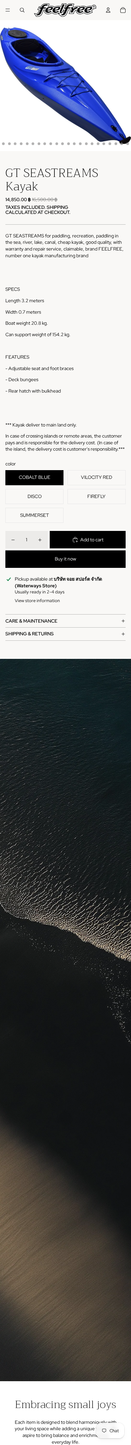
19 (103, 143)
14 (74, 143)
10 (50, 143)
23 (127, 143)
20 (110, 143)
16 (86, 143)
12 (62, 143)
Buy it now (65, 559)
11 (56, 143)
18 (98, 143)
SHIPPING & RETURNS (29, 634)
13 (68, 143)
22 (121, 143)
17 (92, 143)
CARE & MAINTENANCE (31, 621)
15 (80, 143)
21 (116, 143)
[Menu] (7, 10)
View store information (37, 600)
